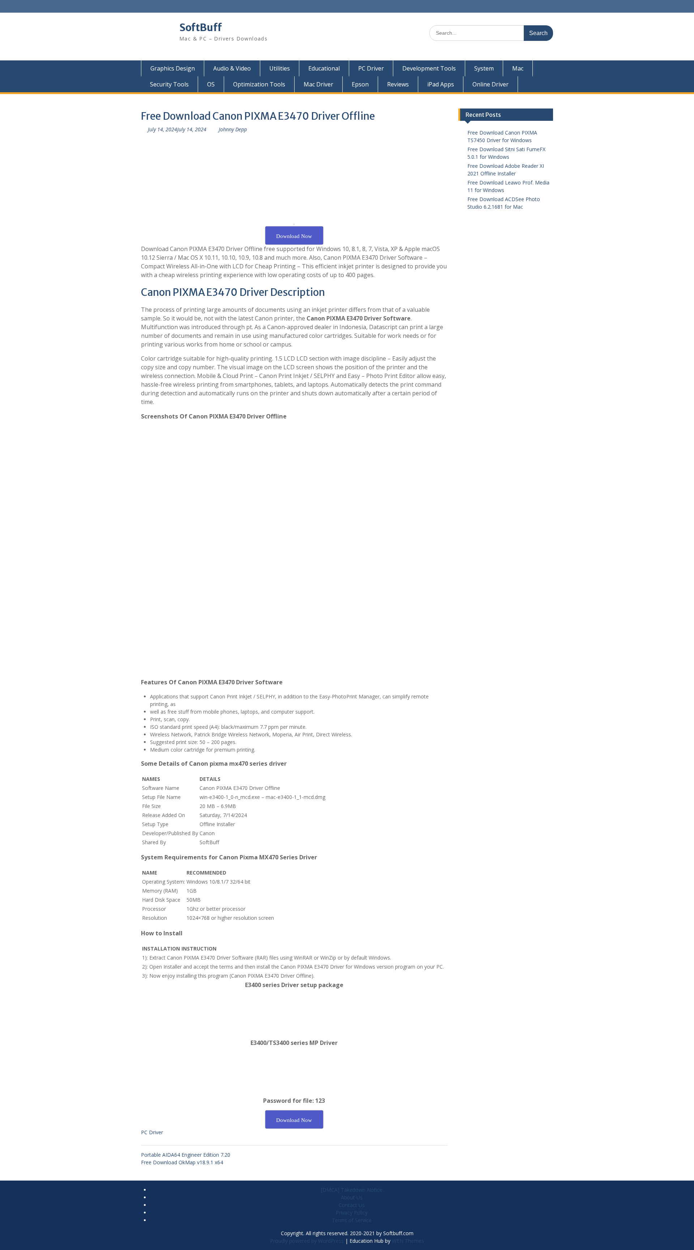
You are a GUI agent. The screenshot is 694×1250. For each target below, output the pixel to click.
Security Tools (169, 84)
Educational (324, 68)
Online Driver (490, 84)
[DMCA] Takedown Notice (351, 1189)
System (484, 68)
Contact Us (352, 1205)
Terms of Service (352, 1220)
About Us (352, 1197)
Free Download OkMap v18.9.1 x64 (182, 1162)
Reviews (398, 84)
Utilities (279, 68)
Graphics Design (172, 68)
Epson (360, 84)
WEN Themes (408, 1240)
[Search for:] (491, 32)
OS (211, 84)
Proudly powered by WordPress (307, 1240)
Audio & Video (232, 68)
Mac (517, 68)
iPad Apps (440, 84)
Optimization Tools (259, 84)
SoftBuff (200, 27)
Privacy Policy (352, 1212)
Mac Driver (318, 84)
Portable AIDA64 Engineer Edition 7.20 (185, 1154)
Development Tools (429, 68)
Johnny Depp (233, 129)
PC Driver (371, 68)
